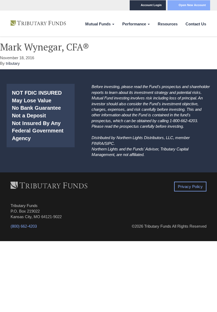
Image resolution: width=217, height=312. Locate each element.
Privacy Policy (190, 186)
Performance (134, 24)
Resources (168, 24)
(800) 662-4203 (24, 226)
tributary (13, 63)
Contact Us (196, 24)
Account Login (151, 5)
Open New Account (192, 5)
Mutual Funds (98, 24)
